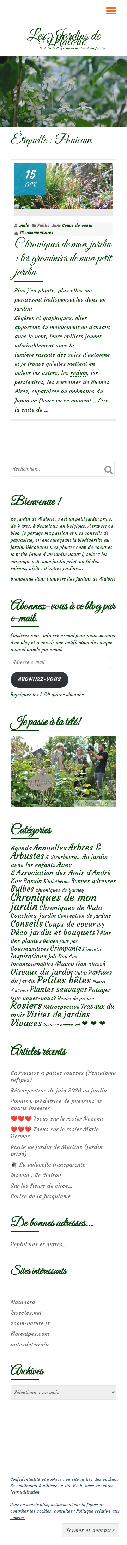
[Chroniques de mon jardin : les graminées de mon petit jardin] (63, 185)
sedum (78, 372)
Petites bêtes (64, 980)
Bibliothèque (56, 882)
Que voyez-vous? (33, 997)
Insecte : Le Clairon (36, 1175)
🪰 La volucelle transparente (48, 1164)
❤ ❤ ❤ (93, 1023)
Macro (64, 964)
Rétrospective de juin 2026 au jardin (59, 1090)
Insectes (94, 949)
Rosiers (26, 1005)
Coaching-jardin (33, 916)
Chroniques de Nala (70, 907)
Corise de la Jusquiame (41, 1196)
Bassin (32, 881)
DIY (100, 925)
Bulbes (22, 889)
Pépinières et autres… (39, 1244)
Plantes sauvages (58, 989)
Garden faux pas (60, 941)
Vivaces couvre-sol (61, 1024)
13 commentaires (36, 232)
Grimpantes (67, 948)
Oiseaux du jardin (42, 972)
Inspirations (29, 956)
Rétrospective (61, 1006)
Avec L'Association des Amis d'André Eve (61, 872)
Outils (80, 973)
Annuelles (50, 848)
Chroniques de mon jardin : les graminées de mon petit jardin (62, 258)
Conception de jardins (84, 916)
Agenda (21, 848)
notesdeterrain (30, 1344)
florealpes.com (30, 1333)
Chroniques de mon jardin (54, 902)
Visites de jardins (58, 1014)
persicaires (28, 382)
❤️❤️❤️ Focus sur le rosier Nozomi (57, 1118)
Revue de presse (76, 998)
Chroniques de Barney (60, 890)
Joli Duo (57, 956)
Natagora (23, 1301)
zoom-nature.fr (30, 1323)
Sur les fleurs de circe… (42, 1185)
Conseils (27, 923)
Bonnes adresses (93, 881)
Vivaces (26, 1023)
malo (24, 225)
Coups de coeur (77, 225)
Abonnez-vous (39, 679)
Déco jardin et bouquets (53, 932)
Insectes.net (26, 1312)
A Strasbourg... (63, 857)
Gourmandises (30, 948)
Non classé (90, 964)
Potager (100, 990)
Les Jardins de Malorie (63, 39)
